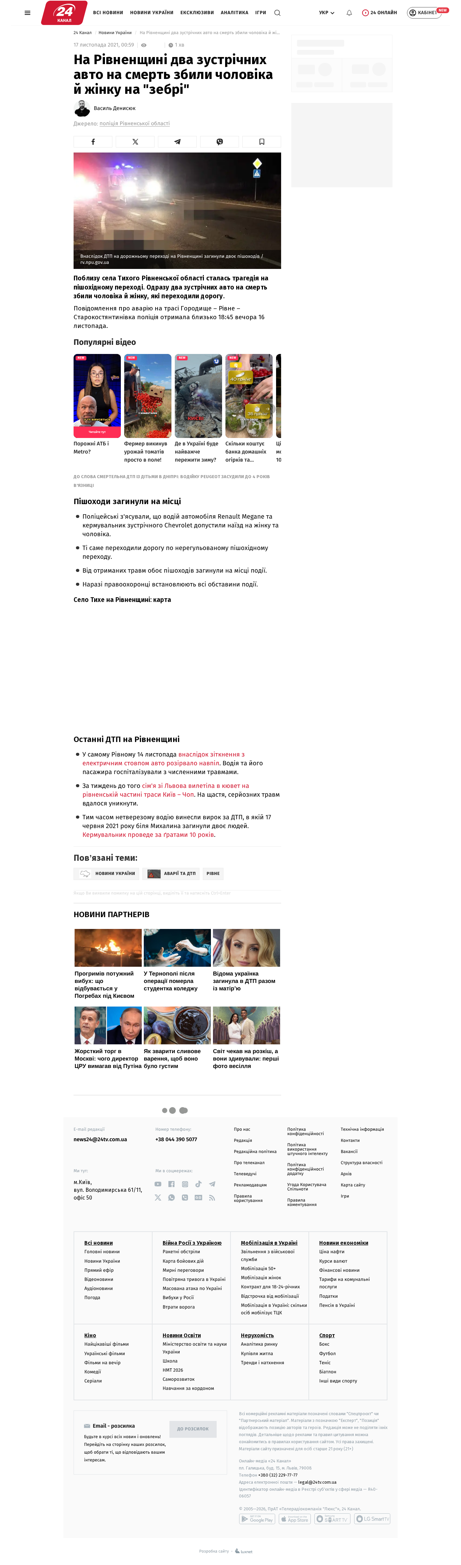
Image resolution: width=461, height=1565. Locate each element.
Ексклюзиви (197, 13)
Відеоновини (98, 1279)
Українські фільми (104, 1353)
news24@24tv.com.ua (100, 1139)
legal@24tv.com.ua (317, 1482)
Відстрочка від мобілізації (270, 1296)
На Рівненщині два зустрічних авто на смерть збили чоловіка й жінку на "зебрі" (209, 33)
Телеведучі (245, 1174)
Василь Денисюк (115, 108)
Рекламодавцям (250, 1185)
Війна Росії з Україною (192, 1243)
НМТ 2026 (173, 1370)
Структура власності (362, 1163)
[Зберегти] (262, 141)
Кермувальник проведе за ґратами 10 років (148, 835)
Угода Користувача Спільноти (306, 1187)
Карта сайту (353, 1185)
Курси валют (333, 1261)
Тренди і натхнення (262, 1363)
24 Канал (83, 33)
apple (295, 1519)
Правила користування (248, 1198)
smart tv (332, 1519)
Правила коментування (302, 1202)
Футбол (327, 1353)
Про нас (242, 1129)
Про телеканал (249, 1163)
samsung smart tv (372, 1519)
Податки (328, 1296)
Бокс (324, 1344)
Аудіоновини (98, 1288)
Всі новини (108, 13)
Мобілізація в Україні (269, 1243)
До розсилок (193, 1429)
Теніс (325, 1363)
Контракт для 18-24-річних (270, 1287)
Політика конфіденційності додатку (305, 1169)
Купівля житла (257, 1353)
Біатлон (327, 1372)
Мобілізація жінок (261, 1278)
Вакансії (349, 1152)
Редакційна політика (255, 1152)
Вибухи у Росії (178, 1297)
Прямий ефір (99, 1270)
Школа (170, 1361)
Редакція (243, 1140)
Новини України (152, 13)
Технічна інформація (362, 1129)
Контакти (350, 1140)
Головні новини (102, 1252)
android (257, 1519)
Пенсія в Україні (337, 1305)
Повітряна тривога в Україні (194, 1279)
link (158, 1184)
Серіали (93, 1381)
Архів (346, 1174)
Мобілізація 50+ (258, 1268)
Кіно (90, 1335)
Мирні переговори (183, 1270)
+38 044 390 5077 (176, 1139)
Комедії (92, 1372)
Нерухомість (257, 1335)
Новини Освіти (182, 1335)
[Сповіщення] (349, 13)
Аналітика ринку (259, 1344)
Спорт (327, 1335)
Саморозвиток (179, 1379)
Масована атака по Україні (192, 1288)
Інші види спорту (338, 1381)
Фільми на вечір (102, 1363)
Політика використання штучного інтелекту (307, 1149)
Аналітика (235, 13)
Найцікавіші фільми (106, 1344)
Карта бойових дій (183, 1261)
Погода (92, 1297)
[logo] (64, 13)
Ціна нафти (332, 1252)
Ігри (260, 13)
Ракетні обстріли (181, 1252)
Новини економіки (343, 1243)
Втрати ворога (179, 1307)
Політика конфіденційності (305, 1131)
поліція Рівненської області (135, 123)
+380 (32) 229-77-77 (278, 1475)
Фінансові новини (339, 1270)
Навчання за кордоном (188, 1388)
